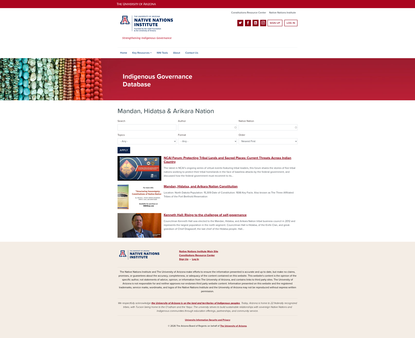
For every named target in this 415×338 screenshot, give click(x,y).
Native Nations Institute (282, 12)
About (176, 52)
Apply (124, 150)
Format (182, 135)
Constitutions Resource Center (248, 12)
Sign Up (275, 23)
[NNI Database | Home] (146, 27)
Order (242, 135)
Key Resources (141, 52)
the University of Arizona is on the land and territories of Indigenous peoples (195, 303)
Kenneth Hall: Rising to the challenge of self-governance (205, 215)
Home (123, 52)
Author (182, 121)
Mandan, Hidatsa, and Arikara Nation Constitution (201, 186)
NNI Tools (162, 52)
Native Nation (246, 121)
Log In (291, 23)
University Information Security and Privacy (207, 320)
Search (121, 121)
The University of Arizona (233, 326)
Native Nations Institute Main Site (198, 251)
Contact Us (191, 52)
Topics (121, 135)
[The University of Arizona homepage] (139, 4)
